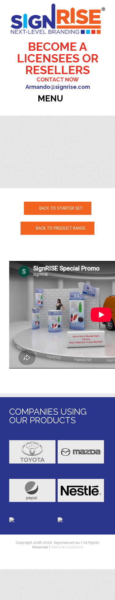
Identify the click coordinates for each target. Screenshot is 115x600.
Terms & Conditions (66, 547)
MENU (51, 98)
